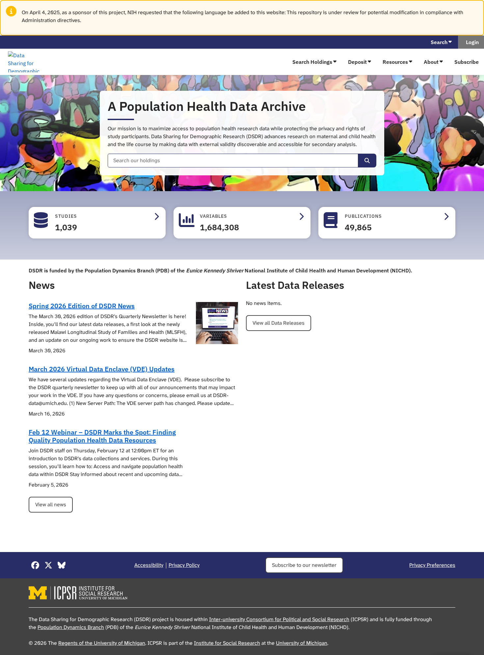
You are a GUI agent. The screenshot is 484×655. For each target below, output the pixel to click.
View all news (50, 504)
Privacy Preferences (432, 565)
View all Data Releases (279, 322)
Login (471, 42)
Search (439, 42)
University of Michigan (301, 643)
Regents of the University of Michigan (101, 643)
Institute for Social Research (227, 643)
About (431, 62)
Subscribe (466, 62)
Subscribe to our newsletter (304, 565)
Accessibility (148, 565)
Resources (395, 62)
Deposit (357, 62)
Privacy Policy (184, 565)
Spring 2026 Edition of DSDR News (82, 305)
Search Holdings (312, 62)
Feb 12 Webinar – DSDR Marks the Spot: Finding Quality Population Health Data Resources (102, 436)
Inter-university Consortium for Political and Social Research (279, 619)
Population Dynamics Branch (71, 627)
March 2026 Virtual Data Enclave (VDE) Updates (102, 369)
